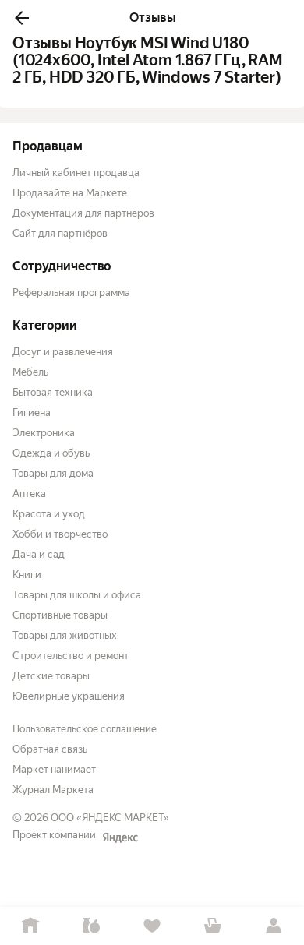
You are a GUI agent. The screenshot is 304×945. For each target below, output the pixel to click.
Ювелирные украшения (68, 696)
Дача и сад (38, 554)
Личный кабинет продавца (76, 172)
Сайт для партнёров (60, 233)
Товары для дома (53, 473)
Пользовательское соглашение (84, 729)
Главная (30, 926)
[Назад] (21, 18)
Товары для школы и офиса (76, 595)
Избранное (152, 926)
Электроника (43, 433)
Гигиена (31, 412)
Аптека (29, 493)
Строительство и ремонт (70, 655)
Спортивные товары (60, 615)
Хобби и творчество (60, 534)
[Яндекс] (120, 837)
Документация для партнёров (83, 213)
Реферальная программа (71, 292)
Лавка (91, 926)
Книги (26, 574)
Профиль (273, 926)
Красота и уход (48, 514)
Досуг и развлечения (62, 352)
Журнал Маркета (53, 789)
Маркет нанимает (54, 769)
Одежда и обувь (51, 453)
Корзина (212, 926)
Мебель (30, 372)
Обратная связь (49, 749)
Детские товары (51, 676)
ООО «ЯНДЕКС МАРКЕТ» (110, 817)
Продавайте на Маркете (69, 193)
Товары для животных (64, 635)
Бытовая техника (52, 392)
